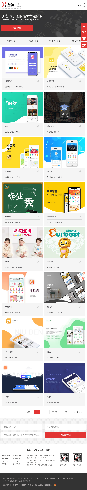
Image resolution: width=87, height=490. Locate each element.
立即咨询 (17, 28)
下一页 (54, 412)
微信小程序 (34, 41)
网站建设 (12, 41)
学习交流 (8, 222)
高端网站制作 (17, 458)
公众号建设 (16, 464)
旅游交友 (8, 132)
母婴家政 (50, 87)
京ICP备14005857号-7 (21, 485)
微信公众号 (56, 41)
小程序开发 (5, 461)
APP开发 (78, 41)
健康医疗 (8, 87)
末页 (65, 412)
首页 (28, 412)
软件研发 (4, 464)
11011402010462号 (46, 485)
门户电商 (50, 177)
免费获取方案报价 (65, 435)
